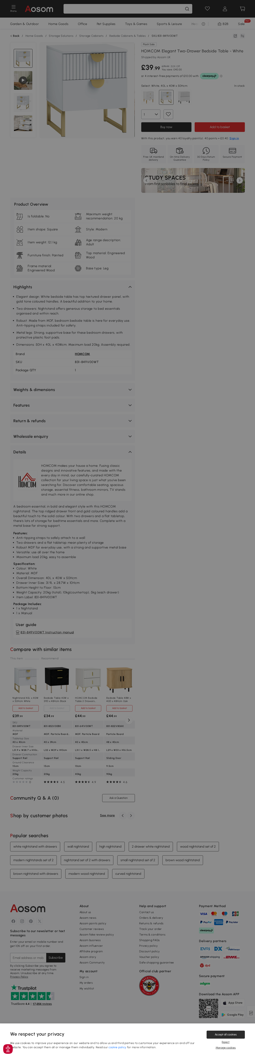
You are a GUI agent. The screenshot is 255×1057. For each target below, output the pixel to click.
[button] (8, 1049)
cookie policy (117, 1047)
